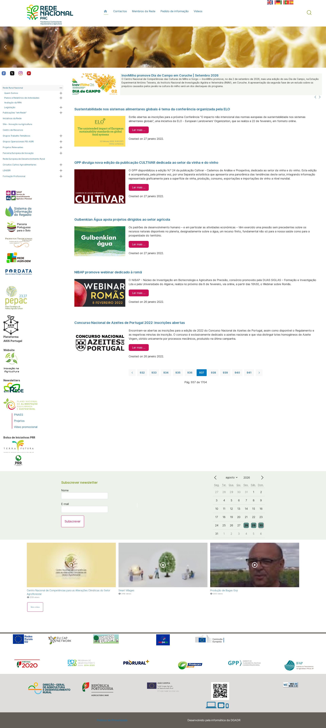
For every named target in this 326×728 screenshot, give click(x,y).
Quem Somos (11, 93)
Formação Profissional (14, 176)
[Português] (287, 2)
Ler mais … (138, 130)
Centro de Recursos (13, 130)
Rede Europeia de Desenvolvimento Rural (24, 159)
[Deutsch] (278, 2)
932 (142, 372)
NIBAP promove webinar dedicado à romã (108, 272)
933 (154, 372)
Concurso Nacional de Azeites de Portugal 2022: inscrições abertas (129, 323)
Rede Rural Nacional (13, 88)
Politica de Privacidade (112, 720)
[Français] (274, 2)
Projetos (19, 420)
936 (189, 372)
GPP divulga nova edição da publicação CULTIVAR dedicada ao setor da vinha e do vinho (146, 162)
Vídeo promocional (25, 427)
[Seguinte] (319, 97)
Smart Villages (126, 590)
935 (177, 372)
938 (213, 372)
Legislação (9, 107)
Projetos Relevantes (13, 147)
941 (249, 372)
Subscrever (72, 521)
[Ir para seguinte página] (259, 372)
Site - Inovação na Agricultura (17, 124)
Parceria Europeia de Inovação (18, 153)
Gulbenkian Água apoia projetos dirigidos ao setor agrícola (122, 219)
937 (201, 372)
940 (237, 372)
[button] (309, 12)
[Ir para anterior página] (132, 372)
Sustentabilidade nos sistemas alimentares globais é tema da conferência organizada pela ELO (152, 109)
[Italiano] (282, 2)
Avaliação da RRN (13, 102)
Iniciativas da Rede (12, 118)
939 (225, 372)
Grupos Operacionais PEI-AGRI (18, 141)
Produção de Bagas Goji (224, 590)
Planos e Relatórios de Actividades (21, 98)
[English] (269, 2)
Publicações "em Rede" (14, 112)
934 (166, 372)
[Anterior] (315, 97)
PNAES (18, 414)
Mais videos (35, 607)
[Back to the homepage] (48, 15)
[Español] (291, 2)
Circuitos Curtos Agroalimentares (19, 164)
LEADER (7, 170)
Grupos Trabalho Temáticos (16, 135)
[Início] (106, 11)
